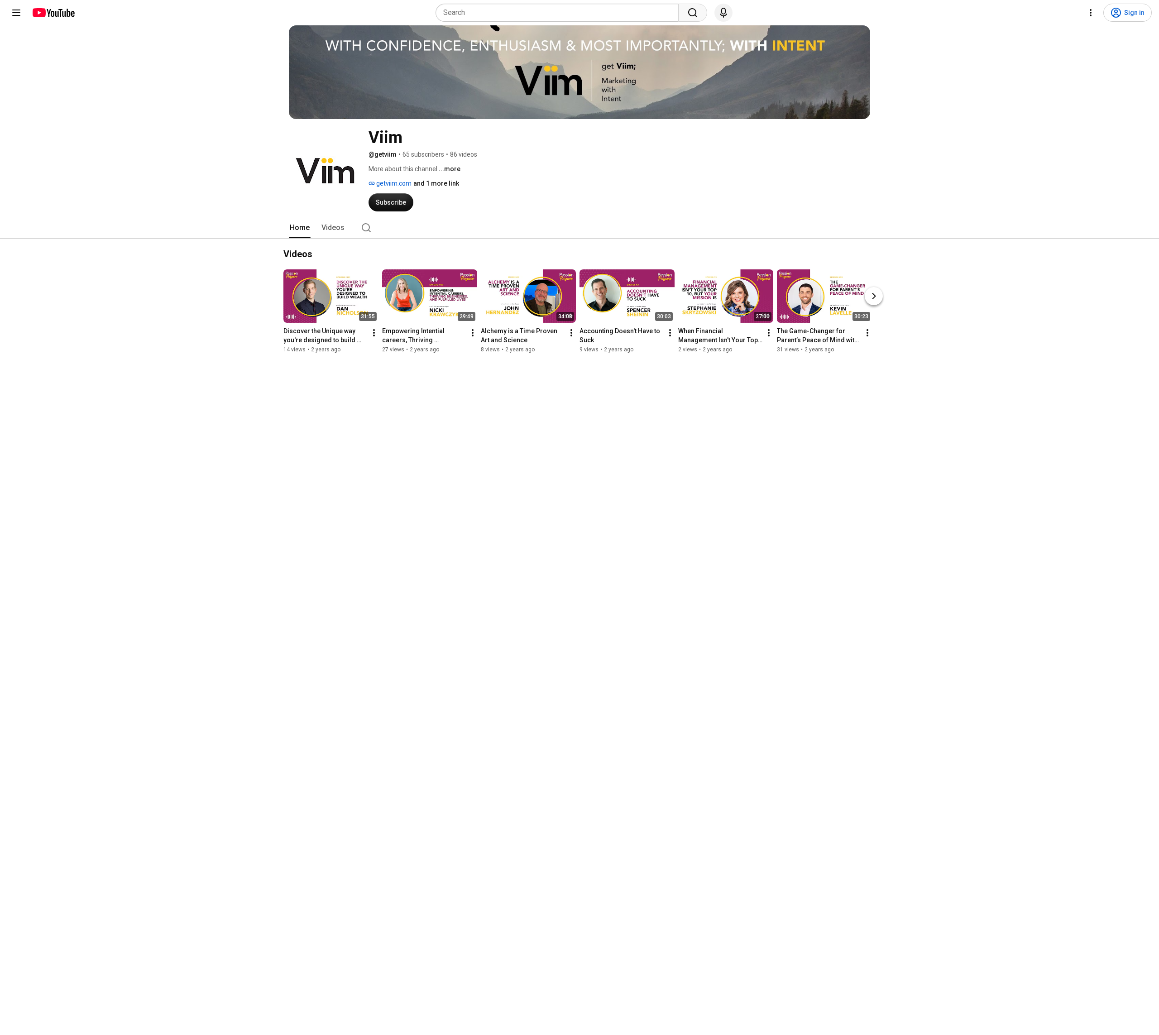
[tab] (300, 228)
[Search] (692, 13)
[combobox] (559, 12)
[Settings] (1090, 12)
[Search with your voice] (723, 13)
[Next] (874, 296)
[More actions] (374, 333)
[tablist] (579, 228)
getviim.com (393, 183)
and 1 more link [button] (436, 183)
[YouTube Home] (53, 12)
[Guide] (16, 12)
